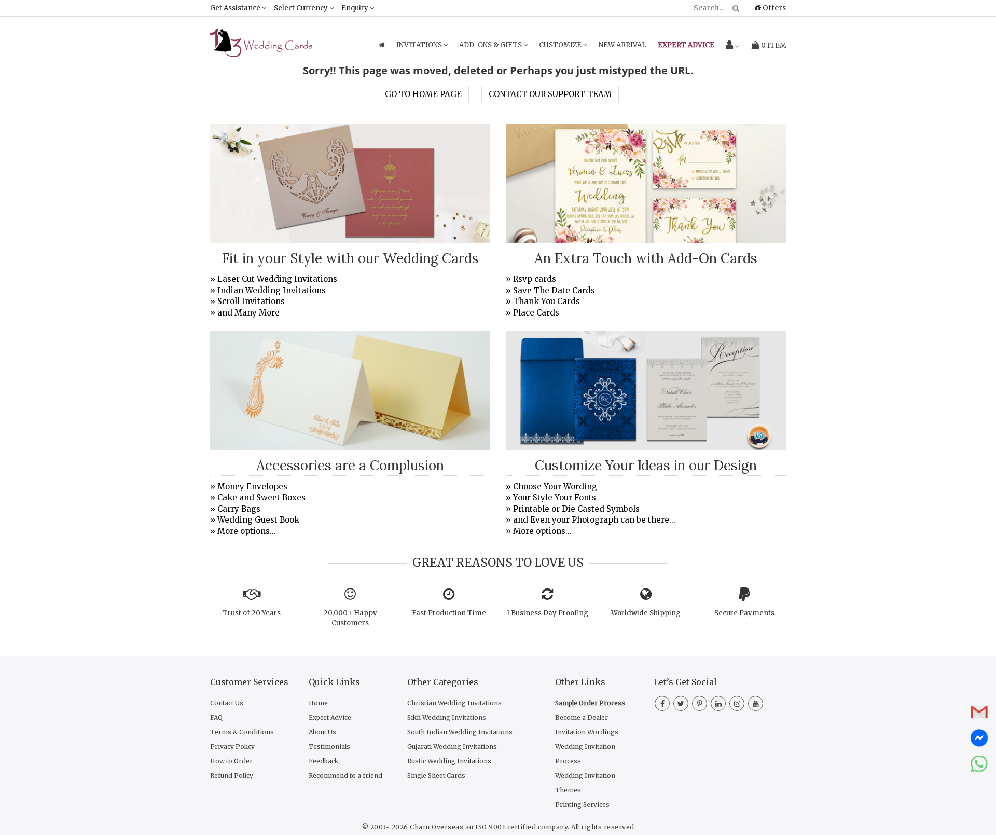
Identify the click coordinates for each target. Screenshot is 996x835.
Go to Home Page (423, 94)
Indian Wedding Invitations (271, 290)
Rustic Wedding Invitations (449, 761)
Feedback (323, 761)
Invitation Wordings (586, 732)
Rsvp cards (534, 279)
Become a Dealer (581, 717)
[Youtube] (755, 703)
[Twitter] (680, 703)
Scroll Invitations (251, 301)
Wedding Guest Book (258, 520)
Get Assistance (236, 8)
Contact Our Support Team (550, 94)
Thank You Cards (546, 301)
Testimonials (329, 746)
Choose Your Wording (555, 486)
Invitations (420, 44)
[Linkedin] (718, 703)
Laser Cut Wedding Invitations (277, 279)
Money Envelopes (252, 486)
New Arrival (622, 44)
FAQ (216, 717)
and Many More (248, 313)
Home (318, 703)
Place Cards (536, 313)
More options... (246, 531)
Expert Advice (330, 717)
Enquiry (355, 8)
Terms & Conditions (242, 732)
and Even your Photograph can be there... (594, 520)
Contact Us (226, 703)
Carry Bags (238, 509)
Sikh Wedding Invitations (446, 717)
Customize (561, 44)
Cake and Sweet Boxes (261, 497)
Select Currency (301, 8)
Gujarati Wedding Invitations (452, 746)
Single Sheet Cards (436, 775)
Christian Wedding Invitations (454, 703)
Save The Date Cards (554, 290)
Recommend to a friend (345, 775)
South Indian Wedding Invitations (460, 732)
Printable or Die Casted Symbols (576, 509)
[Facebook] (662, 703)
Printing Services (582, 805)
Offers (773, 7)
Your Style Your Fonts (554, 497)
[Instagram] (736, 703)
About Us (322, 732)
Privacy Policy (232, 746)
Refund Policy (231, 775)
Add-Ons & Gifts (491, 44)
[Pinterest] (699, 703)
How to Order (231, 761)
